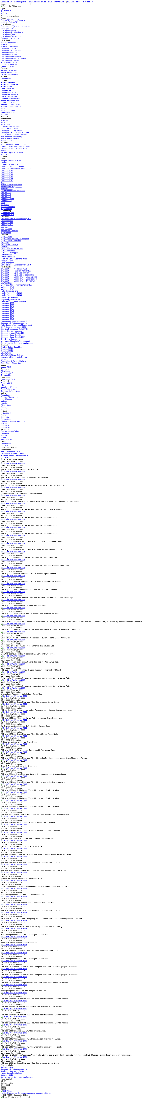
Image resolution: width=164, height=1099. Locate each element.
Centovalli (5, 247)
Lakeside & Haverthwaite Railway (14, 357)
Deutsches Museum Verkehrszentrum (15, 169)
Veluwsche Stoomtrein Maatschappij (15, 341)
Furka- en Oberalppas (9, 253)
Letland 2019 (6, 413)
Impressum (40, 1093)
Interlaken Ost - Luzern (10, 100)
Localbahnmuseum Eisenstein (13, 191)
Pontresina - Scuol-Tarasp (11, 106)
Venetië (4, 409)
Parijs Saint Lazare (8, 389)
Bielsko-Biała (6, 419)
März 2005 (5, 120)
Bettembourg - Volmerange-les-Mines (15, 26)
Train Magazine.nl (21, 2)
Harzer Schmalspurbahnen (11, 185)
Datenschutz (12, 1093)
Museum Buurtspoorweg (10, 299)
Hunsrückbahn (6, 189)
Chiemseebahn (7, 163)
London (4, 359)
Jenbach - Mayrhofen (9, 72)
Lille (2, 385)
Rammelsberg (6, 201)
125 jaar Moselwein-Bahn (11, 161)
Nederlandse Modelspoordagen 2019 (15, 321)
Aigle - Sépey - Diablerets (11, 241)
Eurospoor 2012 (7, 287)
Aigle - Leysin (6, 86)
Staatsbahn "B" (7, 140)
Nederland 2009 (7, 305)
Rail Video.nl (34, 2)
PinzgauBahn (6, 229)
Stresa (3, 407)
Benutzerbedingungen (26, 1093)
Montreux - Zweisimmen (10, 104)
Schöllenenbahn (7, 263)
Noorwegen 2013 (8, 379)
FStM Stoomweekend (9, 291)
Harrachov (5, 433)
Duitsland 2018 (7, 179)
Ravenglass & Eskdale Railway (13, 361)
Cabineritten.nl (6, 2)
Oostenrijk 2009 (7, 223)
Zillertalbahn (6, 233)
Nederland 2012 (7, 311)
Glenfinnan (5, 371)
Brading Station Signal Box (11, 347)
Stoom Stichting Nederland (11, 331)
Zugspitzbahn (6, 209)
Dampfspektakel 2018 (9, 165)
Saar (3, 203)
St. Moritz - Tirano (8, 110)
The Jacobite (6, 375)
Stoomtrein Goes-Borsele (11, 335)
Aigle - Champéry (8, 82)
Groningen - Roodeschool (11, 50)
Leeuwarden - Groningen (11, 56)
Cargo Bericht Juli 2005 (10, 126)
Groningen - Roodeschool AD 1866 (15, 132)
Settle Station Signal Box (11, 363)
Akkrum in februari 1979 (10, 451)
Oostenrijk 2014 (7, 225)
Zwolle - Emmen (7, 66)
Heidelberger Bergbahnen (11, 187)
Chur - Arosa (6, 90)
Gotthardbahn (6, 255)
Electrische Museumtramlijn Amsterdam (16, 285)
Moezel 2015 (6, 195)
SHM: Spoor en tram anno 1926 (13, 327)
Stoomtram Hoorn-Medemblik (12, 333)
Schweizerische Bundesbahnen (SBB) (16, 265)
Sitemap (48, 1093)
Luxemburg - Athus (8, 30)
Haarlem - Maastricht (9, 52)
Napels (4, 403)
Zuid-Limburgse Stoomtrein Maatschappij (17, 343)
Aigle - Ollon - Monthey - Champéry (15, 239)
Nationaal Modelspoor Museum (13, 301)
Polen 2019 (5, 427)
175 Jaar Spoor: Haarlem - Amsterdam (16, 271)
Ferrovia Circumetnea (9, 397)
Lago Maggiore (7, 399)
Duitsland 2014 (7, 173)
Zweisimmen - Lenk (8, 112)
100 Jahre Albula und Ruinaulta (13, 144)
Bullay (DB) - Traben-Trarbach (13, 20)
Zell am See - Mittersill (10, 74)
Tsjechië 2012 (6, 439)
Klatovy (4, 435)
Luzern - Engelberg (8, 102)
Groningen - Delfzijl (8, 48)
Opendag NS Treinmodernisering (14, 323)
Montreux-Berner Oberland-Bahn (14, 259)
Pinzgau (4, 227)
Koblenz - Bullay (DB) (9, 22)
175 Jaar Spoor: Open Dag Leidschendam (17, 275)
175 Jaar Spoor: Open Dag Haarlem (15, 273)
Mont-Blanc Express (9, 387)
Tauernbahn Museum (9, 231)
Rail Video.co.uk (74, 2)
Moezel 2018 (6, 197)
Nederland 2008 (7, 303)
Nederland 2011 (7, 309)
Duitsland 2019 (7, 181)
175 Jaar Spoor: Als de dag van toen (15, 269)
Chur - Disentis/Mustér (10, 94)
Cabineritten (6, 443)
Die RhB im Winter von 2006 (12, 249)
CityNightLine (6, 283)
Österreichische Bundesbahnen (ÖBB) (16, 219)
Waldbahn (5, 205)
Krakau (4, 423)
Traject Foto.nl (46, 2)
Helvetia (4, 151)
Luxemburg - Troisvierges (11, 36)
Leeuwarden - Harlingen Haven (13, 58)
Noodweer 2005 (7, 261)
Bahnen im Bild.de (8, 1067)
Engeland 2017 (7, 351)
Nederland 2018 (7, 319)
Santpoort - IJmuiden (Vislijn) (12, 453)
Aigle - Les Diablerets (9, 84)
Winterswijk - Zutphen (9, 62)
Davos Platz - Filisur (9, 96)
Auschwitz (5, 417)
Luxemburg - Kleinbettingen (12, 32)
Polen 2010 (5, 425)
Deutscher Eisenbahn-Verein (12, 167)
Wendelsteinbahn (8, 207)
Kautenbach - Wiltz (8, 28)
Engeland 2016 (7, 349)
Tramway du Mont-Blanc (10, 391)
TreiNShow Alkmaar (9, 339)
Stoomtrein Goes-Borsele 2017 (13, 337)
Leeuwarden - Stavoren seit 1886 (14, 134)
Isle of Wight (6, 353)
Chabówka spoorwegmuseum (13, 421)
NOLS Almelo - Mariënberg (11, 136)
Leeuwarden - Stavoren (10, 60)
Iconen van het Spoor (9, 297)
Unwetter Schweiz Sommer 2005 (14, 149)
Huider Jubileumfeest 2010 (11, 293)
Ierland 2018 (6, 367)
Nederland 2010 (7, 307)
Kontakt (4, 1093)
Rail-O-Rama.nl (60, 2)
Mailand (4, 401)
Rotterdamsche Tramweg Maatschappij (16, 325)
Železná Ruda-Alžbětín (10, 431)
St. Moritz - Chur (7, 108)
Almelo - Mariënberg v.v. (10, 42)
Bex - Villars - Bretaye (9, 245)
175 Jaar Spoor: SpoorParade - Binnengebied (19, 277)
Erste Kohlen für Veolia (10, 128)
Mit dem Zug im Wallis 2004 (12, 153)
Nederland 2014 (7, 313)
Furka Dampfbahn (8, 251)
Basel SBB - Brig (7, 88)
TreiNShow (5, 124)
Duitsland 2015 (7, 175)
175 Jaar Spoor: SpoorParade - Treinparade (18, 281)
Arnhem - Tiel (6, 44)
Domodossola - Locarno (10, 98)
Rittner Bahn (6, 405)
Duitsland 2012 (7, 171)
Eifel (2, 183)
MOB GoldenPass (8, 257)
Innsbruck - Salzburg (9, 70)
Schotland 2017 (7, 373)
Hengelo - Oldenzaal (9, 54)
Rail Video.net (87, 2)
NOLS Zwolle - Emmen (10, 138)
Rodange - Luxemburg (10, 38)
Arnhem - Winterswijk (9, 46)
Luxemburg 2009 (7, 213)
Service (4, 12)
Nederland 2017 (7, 317)
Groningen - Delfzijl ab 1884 (12, 130)
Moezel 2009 (6, 193)
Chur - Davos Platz (8, 92)
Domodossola (6, 395)
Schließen (5, 14)
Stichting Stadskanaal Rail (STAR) (14, 329)
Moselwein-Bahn (7, 199)
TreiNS (3, 122)
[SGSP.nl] (6, 1091)
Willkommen (6, 10)
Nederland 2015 (7, 315)
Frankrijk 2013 (6, 383)
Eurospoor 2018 (7, 289)
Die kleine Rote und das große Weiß (15, 146)
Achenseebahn (7, 221)
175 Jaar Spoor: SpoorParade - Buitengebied (19, 279)
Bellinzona (5, 243)
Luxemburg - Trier (8, 34)
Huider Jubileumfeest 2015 (11, 295)
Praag (3, 437)
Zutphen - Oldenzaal (9, 64)
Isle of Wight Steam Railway (12, 355)
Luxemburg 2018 (7, 215)
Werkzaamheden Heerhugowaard (14, 455)
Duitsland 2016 (7, 177)
